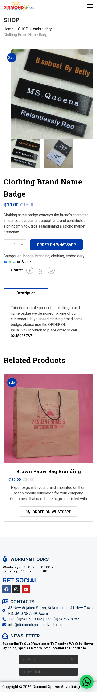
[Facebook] (29, 270)
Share (26, 262)
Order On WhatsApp (56, 245)
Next (89, 94)
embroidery (42, 29)
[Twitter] (40, 270)
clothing (57, 256)
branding (42, 256)
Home (8, 29)
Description (26, 293)
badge (28, 256)
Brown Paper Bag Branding (48, 471)
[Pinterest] (51, 270)
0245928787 (21, 336)
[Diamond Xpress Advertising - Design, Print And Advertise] (19, 6)
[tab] (26, 293)
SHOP (23, 29)
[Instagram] (16, 589)
